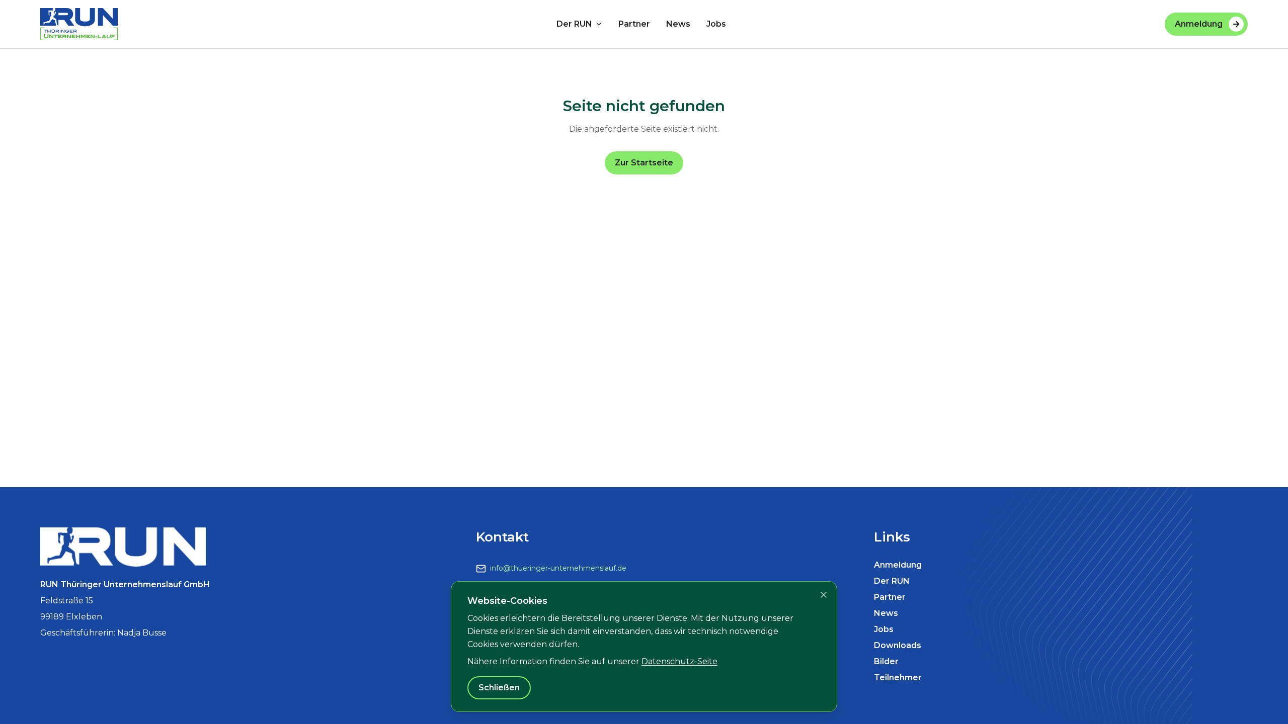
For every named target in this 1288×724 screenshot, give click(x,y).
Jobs (716, 24)
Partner (634, 24)
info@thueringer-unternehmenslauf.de (558, 568)
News (678, 24)
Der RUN (574, 24)
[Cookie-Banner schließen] (824, 595)
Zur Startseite (644, 162)
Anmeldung (1199, 24)
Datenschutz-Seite (679, 661)
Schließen (499, 687)
